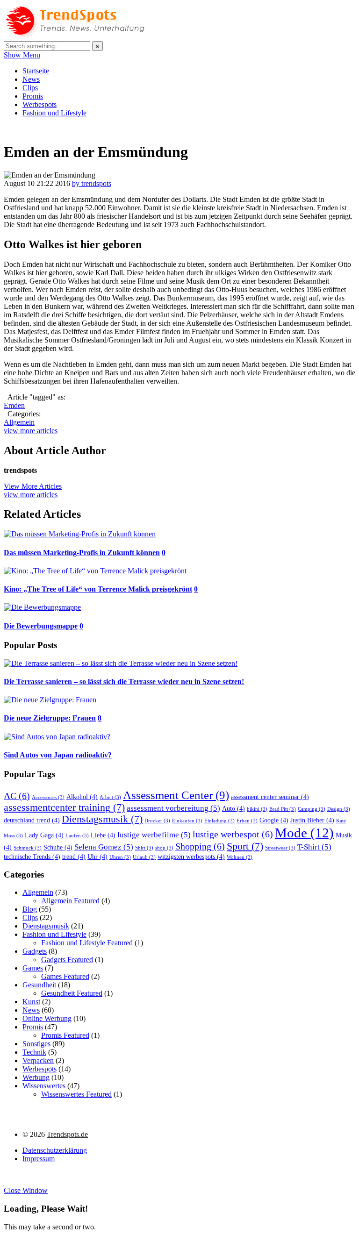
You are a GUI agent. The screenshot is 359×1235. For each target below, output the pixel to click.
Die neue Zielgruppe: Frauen (50, 718)
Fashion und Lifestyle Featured (87, 943)
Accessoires (48, 797)
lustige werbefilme (154, 834)
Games (32, 968)
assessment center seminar (270, 796)
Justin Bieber (312, 820)
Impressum (38, 1159)
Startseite (35, 71)
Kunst (31, 1002)
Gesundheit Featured (71, 993)
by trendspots (91, 183)
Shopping (200, 846)
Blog (29, 909)
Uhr (97, 856)
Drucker (157, 820)
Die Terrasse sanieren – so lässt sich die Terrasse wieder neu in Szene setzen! (124, 681)
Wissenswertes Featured (76, 1094)
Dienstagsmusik (102, 819)
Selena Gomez (103, 846)
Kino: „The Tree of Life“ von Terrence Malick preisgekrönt (98, 589)
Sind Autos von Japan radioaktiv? (58, 755)
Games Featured (65, 976)
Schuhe (57, 847)
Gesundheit (39, 985)
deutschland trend (32, 820)
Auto (233, 808)
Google (273, 820)
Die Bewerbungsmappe (41, 626)
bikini (257, 809)
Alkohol (82, 796)
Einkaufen (187, 820)
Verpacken (38, 1060)
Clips (30, 88)
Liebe (103, 835)
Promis (32, 96)
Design (338, 809)
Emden (14, 405)
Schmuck (28, 847)
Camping (311, 809)
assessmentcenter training (64, 807)
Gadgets (34, 951)
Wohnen (239, 857)
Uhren (120, 857)
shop (164, 847)
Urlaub (144, 857)
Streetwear (280, 847)
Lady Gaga (44, 835)
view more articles (30, 431)
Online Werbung (47, 1018)
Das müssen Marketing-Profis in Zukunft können (82, 553)
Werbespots (39, 104)
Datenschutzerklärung (54, 1150)
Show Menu (22, 55)
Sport (245, 846)
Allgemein (19, 422)
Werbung (36, 1077)
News (31, 79)
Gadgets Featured (67, 960)
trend (74, 856)
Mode (304, 832)
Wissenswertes (43, 1086)
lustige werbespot (233, 834)
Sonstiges (36, 1044)
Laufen (77, 835)
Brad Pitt (282, 809)
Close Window (26, 1190)
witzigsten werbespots (191, 856)
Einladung (219, 820)
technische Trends (32, 856)
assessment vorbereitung (173, 808)
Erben (247, 820)
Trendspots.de (67, 1134)
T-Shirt (314, 846)
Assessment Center (176, 794)
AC (17, 796)
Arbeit (110, 797)
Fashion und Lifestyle (54, 113)
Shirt (144, 847)
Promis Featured (65, 1035)
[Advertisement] (174, 128)
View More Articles (33, 486)
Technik (34, 1052)
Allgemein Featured (70, 901)
